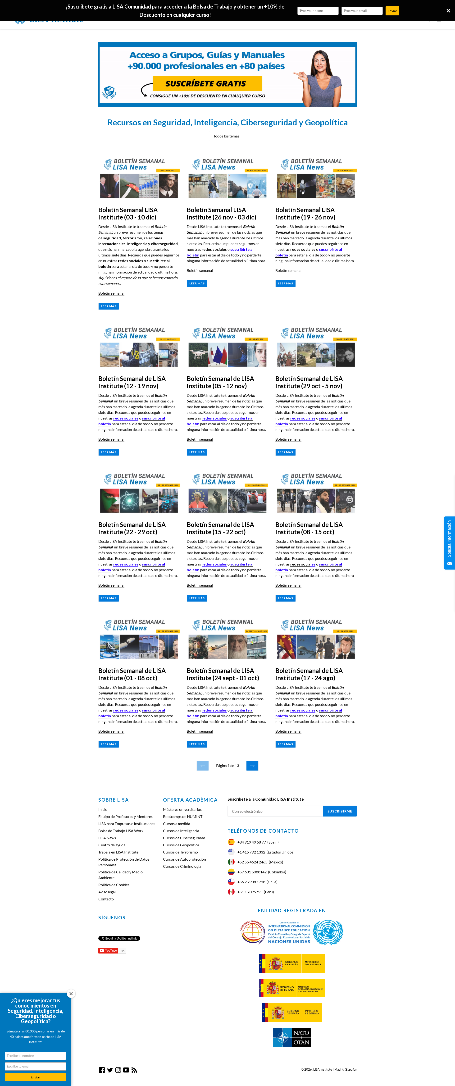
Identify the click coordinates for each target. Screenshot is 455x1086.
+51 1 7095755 (249, 892)
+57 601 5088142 (252, 872)
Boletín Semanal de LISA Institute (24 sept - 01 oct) (223, 674)
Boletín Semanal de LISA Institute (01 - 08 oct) (132, 674)
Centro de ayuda (111, 845)
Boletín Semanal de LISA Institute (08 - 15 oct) (309, 528)
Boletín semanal (111, 293)
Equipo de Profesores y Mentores (125, 816)
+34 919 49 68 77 (251, 842)
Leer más (108, 306)
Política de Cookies (113, 884)
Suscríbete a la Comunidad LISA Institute (266, 799)
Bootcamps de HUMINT (182, 816)
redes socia (300, 564)
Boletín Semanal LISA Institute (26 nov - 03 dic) (221, 213)
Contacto (106, 899)
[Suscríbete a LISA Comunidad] (227, 74)
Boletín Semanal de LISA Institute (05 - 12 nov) (220, 382)
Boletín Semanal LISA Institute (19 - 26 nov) (305, 213)
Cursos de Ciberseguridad (184, 837)
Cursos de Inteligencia (181, 830)
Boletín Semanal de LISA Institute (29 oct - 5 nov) (309, 382)
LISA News (107, 837)
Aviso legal (107, 892)
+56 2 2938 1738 (251, 882)
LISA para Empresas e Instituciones (126, 823)
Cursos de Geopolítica (181, 845)
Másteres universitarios (182, 809)
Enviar (35, 1077)
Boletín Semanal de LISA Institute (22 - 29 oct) (132, 528)
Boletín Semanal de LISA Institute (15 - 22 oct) (220, 528)
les (312, 564)
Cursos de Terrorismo (180, 852)
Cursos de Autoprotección (184, 859)
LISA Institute (322, 1069)
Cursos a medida (176, 823)
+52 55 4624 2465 (252, 862)
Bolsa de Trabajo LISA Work (120, 830)
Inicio (102, 809)
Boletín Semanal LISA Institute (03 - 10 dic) (128, 213)
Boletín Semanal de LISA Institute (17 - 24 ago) (309, 674)
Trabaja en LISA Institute (118, 852)
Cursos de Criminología (182, 866)
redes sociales (130, 260)
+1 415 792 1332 (251, 852)
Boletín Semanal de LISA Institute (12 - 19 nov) (132, 382)
